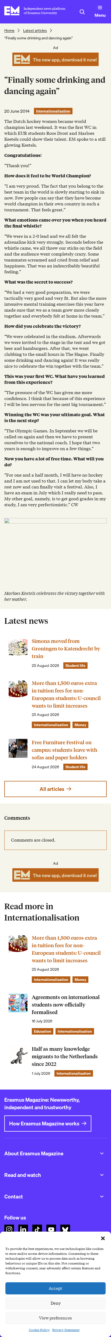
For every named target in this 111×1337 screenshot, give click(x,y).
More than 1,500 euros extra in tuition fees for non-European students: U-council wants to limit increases (66, 694)
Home (9, 30)
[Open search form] (82, 12)
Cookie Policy (39, 1330)
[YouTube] (51, 1229)
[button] (103, 1238)
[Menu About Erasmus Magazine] (102, 1153)
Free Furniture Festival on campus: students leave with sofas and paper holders (64, 750)
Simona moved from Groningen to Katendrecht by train (66, 648)
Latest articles (35, 30)
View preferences (55, 1318)
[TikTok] (37, 1229)
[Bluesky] (65, 1229)
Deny (56, 1303)
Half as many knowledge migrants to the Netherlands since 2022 (65, 1056)
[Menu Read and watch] (102, 1175)
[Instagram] (9, 1229)
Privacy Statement (65, 1330)
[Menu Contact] (102, 1196)
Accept (55, 1288)
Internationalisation (53, 111)
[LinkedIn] (23, 1229)
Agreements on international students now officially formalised (66, 1004)
